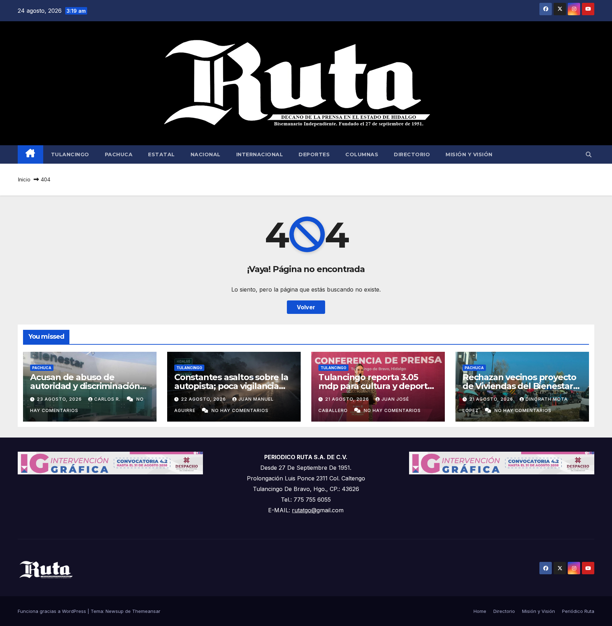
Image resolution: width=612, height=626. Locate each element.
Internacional (259, 154)
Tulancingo (70, 154)
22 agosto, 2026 (204, 399)
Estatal (161, 154)
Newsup (115, 611)
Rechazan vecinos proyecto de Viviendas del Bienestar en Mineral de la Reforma (519, 386)
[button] (588, 154)
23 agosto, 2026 (60, 399)
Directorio (412, 154)
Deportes (314, 154)
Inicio (24, 179)
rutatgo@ (304, 510)
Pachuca (119, 154)
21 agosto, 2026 (347, 399)
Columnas (361, 154)
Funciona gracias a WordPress (52, 611)
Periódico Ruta (578, 611)
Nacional (206, 154)
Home (480, 611)
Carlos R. (108, 399)
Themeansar (146, 611)
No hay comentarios (239, 410)
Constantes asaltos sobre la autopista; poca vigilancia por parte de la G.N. (231, 386)
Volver (306, 307)
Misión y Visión (469, 154)
